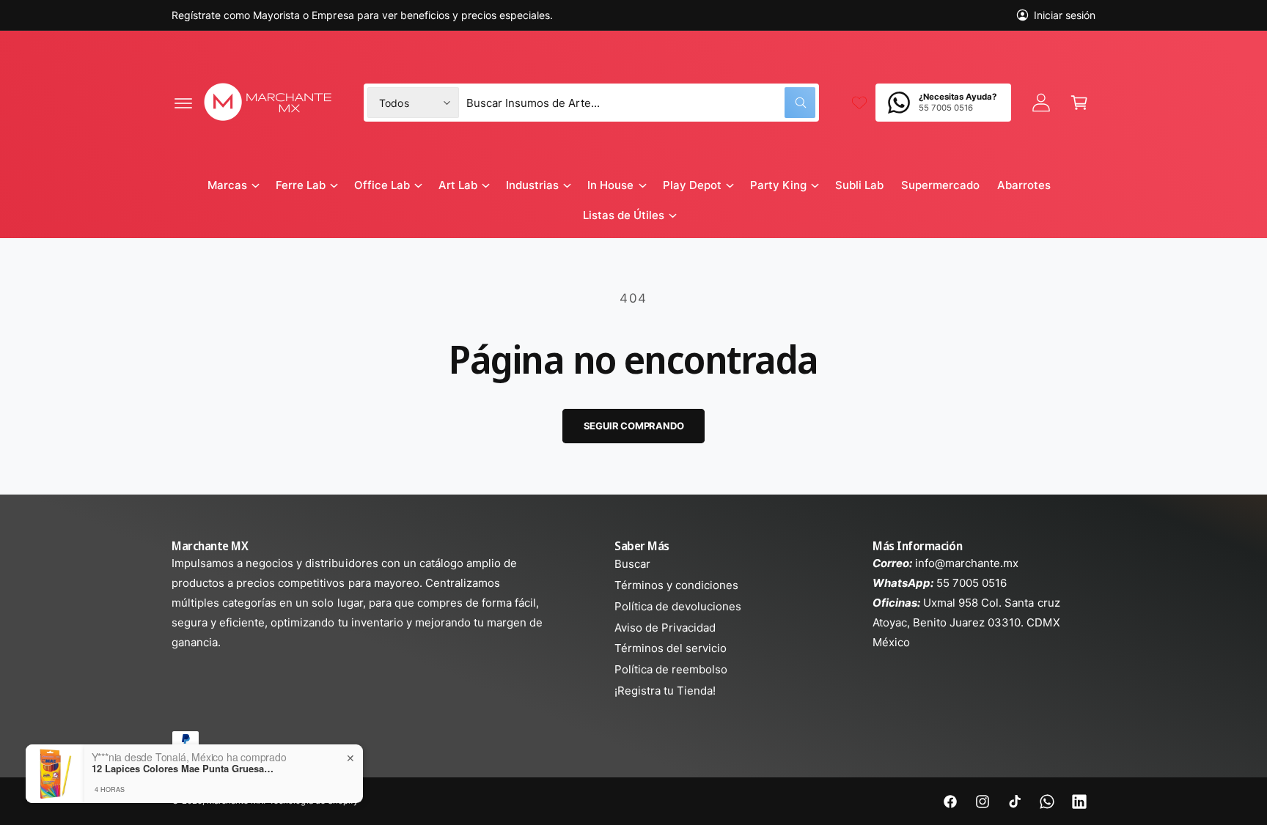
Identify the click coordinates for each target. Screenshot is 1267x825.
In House (610, 185)
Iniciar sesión (1064, 15)
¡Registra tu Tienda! (665, 691)
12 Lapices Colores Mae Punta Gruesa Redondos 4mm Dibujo (183, 768)
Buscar (632, 564)
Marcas (227, 185)
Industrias (532, 185)
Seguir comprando (634, 426)
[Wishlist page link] (859, 102)
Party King (778, 185)
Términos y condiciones (676, 585)
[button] (183, 103)
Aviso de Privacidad (665, 628)
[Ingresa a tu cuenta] (1041, 103)
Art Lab (457, 185)
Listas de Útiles (623, 215)
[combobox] (641, 103)
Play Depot (692, 185)
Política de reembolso (670, 669)
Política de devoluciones (677, 606)
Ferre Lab (301, 185)
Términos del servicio (670, 648)
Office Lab (382, 185)
